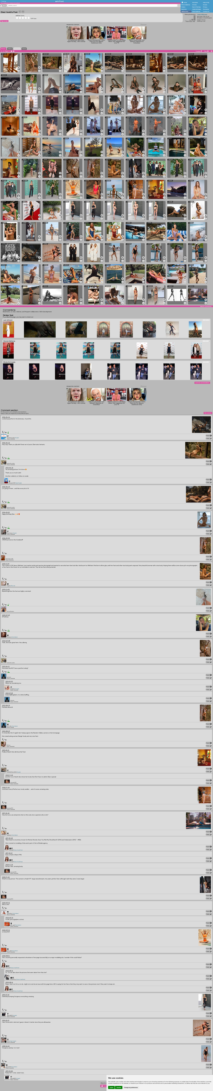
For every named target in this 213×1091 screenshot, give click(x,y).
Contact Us (206, 11)
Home (185, 2)
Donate (205, 5)
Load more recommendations (202, 382)
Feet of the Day (196, 7)
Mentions (184, 9)
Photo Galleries (185, 5)
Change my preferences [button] (131, 1087)
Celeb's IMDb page (202, 14)
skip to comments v (206, 306)
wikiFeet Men (184, 11)
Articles (194, 5)
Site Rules (195, 2)
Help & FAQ (206, 2)
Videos (183, 7)
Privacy (205, 7)
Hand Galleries (196, 11)
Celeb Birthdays (196, 9)
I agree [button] (111, 1087)
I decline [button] (118, 1087)
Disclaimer (206, 9)
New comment (207, 413)
